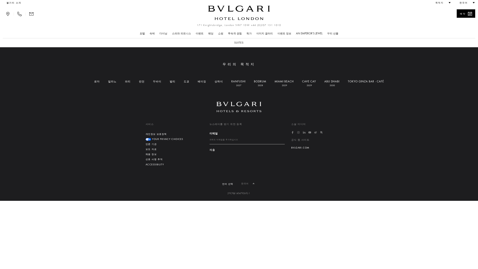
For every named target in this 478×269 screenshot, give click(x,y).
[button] (441, 3)
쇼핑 (220, 33)
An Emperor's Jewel (309, 33)
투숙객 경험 (235, 33)
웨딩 (210, 33)
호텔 (142, 33)
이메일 (213, 133)
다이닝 (163, 33)
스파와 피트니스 (181, 33)
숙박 (152, 33)
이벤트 (200, 33)
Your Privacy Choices (167, 139)
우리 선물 (332, 33)
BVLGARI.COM (300, 148)
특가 (249, 33)
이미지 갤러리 (264, 33)
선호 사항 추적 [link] (154, 159)
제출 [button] (212, 150)
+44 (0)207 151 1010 (266, 25)
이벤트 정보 (284, 33)
